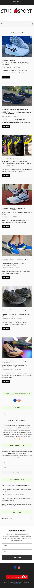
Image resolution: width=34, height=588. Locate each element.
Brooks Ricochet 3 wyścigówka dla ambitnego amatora (14, 264)
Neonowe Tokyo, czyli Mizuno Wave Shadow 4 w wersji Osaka (14, 366)
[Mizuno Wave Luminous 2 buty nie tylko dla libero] (17, 194)
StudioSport (17, 583)
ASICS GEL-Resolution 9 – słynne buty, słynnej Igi (15, 485)
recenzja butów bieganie (22, 109)
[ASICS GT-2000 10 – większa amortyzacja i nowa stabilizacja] (17, 96)
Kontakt (19, 1)
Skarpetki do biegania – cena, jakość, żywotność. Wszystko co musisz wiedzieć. (16, 162)
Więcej (5, 77)
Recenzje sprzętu (6, 209)
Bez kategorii (5, 60)
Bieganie (12, 109)
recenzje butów (21, 208)
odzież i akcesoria (21, 158)
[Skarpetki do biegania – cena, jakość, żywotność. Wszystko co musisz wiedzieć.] (17, 145)
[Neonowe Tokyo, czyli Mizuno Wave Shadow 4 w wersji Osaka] (17, 347)
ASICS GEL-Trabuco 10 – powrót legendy (13, 494)
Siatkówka (14, 209)
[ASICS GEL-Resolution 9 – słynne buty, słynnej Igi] (17, 46)
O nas (14, 1)
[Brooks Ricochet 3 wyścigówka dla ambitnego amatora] (17, 245)
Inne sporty (12, 60)
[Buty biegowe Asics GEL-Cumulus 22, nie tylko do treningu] (17, 296)
